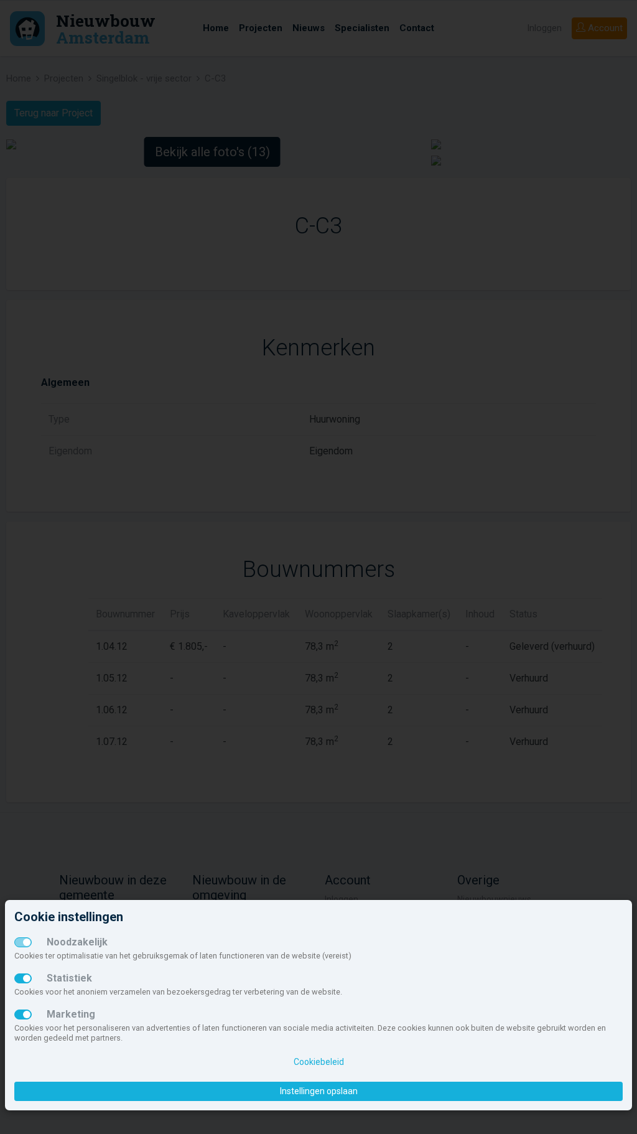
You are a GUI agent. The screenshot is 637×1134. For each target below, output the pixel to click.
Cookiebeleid (319, 1062)
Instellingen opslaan (319, 1091)
